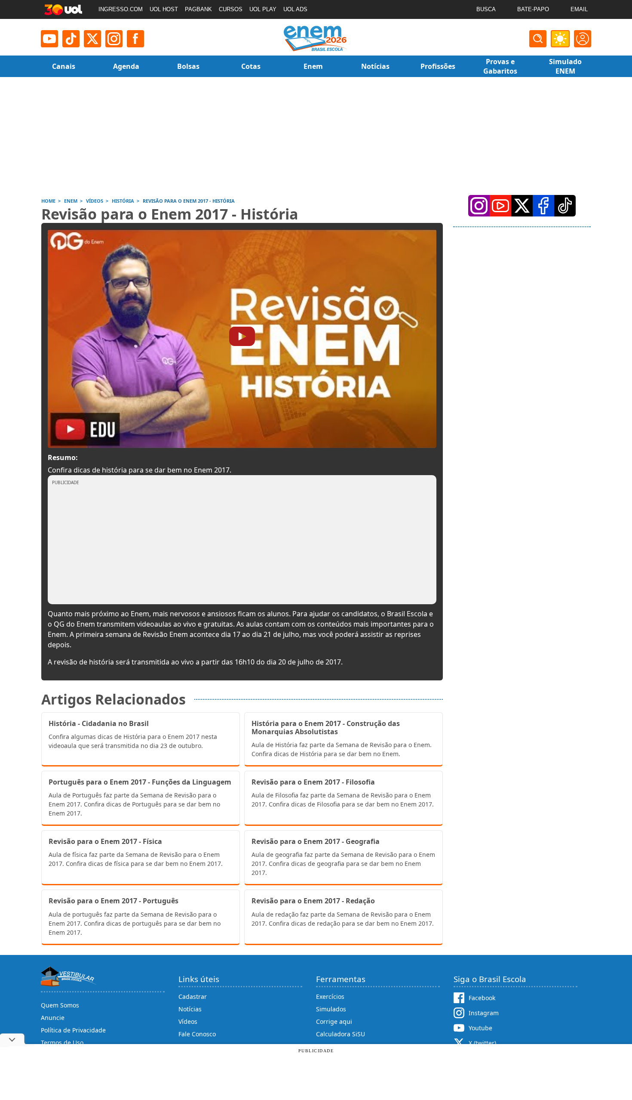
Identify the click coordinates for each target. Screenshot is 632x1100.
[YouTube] (500, 205)
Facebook (482, 998)
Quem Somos (60, 1005)
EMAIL (579, 9)
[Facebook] (543, 205)
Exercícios (330, 996)
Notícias (190, 1009)
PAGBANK (198, 9)
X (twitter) (482, 1043)
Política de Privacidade (73, 1030)
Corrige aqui (334, 1021)
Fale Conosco (197, 1034)
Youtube (480, 1028)
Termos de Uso (62, 1042)
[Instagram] (114, 38)
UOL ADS (295, 9)
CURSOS (230, 9)
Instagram (484, 1013)
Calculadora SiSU (340, 1034)
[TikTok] (71, 38)
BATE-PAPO (533, 9)
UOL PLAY (262, 9)
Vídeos (187, 1021)
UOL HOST (164, 9)
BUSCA (486, 9)
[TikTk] (565, 205)
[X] (92, 38)
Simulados (331, 1009)
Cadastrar (192, 996)
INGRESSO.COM (120, 9)
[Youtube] (49, 38)
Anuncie (52, 1017)
